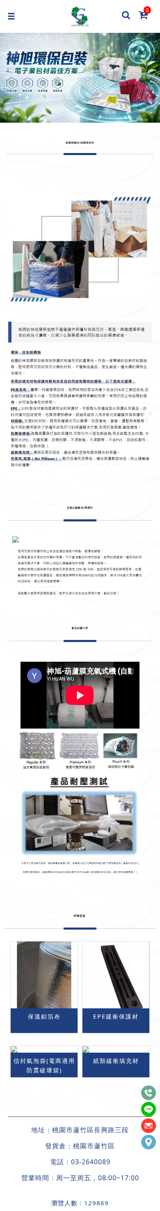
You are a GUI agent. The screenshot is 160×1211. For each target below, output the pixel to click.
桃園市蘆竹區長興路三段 (90, 1129)
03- (76, 1161)
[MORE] (44, 1049)
